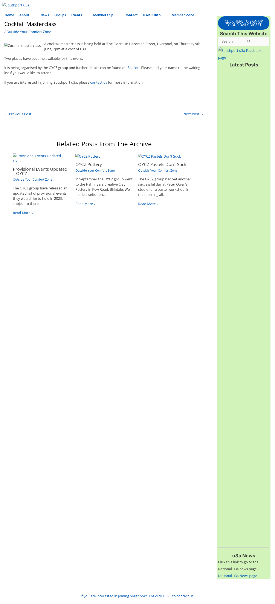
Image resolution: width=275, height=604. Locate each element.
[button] (27, 15)
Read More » (23, 213)
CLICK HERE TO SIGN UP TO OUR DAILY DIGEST (244, 23)
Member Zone (183, 15)
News (44, 15)
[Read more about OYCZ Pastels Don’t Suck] (159, 156)
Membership (103, 15)
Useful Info (152, 15)
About (24, 15)
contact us (98, 82)
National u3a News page (237, 575)
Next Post (193, 114)
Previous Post (18, 114)
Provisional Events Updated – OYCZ (40, 171)
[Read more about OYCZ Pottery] (87, 156)
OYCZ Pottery (88, 164)
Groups (60, 15)
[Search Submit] (249, 41)
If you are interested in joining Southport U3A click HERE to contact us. (137, 596)
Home (9, 15)
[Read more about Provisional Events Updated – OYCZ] (41, 158)
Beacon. (133, 67)
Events (76, 15)
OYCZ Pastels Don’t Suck (162, 164)
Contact (131, 15)
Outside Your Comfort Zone (28, 31)
